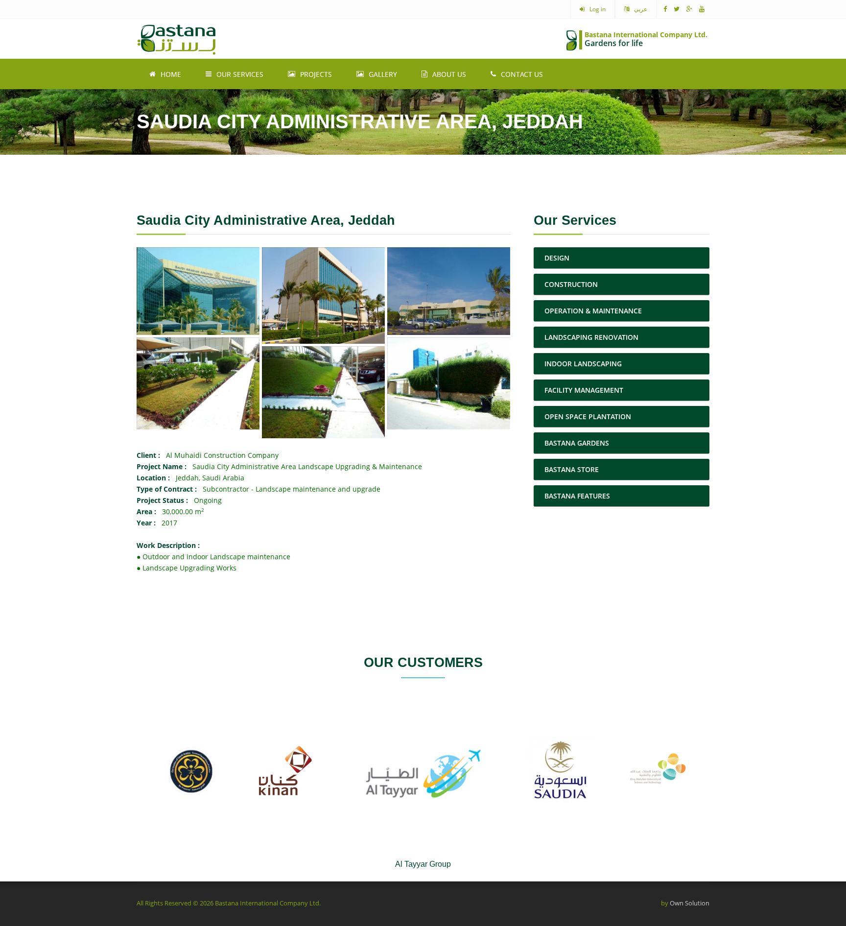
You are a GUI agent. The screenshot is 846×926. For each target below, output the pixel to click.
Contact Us (522, 74)
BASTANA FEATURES (577, 495)
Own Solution (689, 903)
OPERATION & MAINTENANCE (593, 310)
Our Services (239, 74)
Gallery (383, 74)
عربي (640, 9)
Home (171, 74)
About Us (449, 74)
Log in (597, 9)
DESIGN (556, 257)
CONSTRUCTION (571, 284)
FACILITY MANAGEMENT (583, 390)
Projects (316, 74)
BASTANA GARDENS (576, 443)
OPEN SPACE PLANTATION (587, 416)
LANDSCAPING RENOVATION (591, 337)
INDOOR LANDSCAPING (583, 363)
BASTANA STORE (571, 469)
